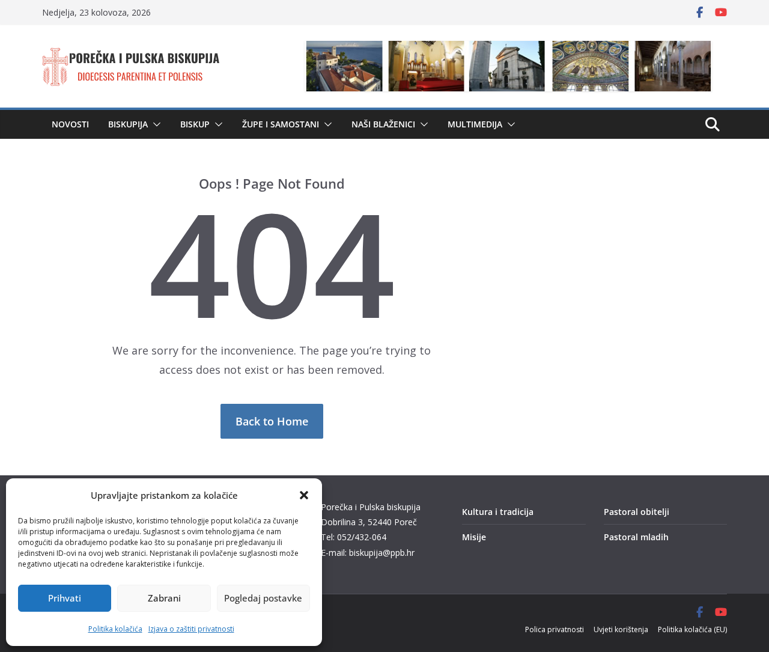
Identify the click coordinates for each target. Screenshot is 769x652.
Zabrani (164, 598)
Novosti (70, 124)
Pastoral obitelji (636, 511)
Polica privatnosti (554, 629)
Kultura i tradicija (497, 511)
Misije (474, 537)
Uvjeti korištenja (621, 629)
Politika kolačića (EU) (692, 629)
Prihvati (64, 598)
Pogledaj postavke (263, 598)
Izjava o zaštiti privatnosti (191, 629)
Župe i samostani (280, 124)
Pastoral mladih (636, 537)
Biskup (195, 124)
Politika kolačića (115, 629)
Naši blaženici (383, 124)
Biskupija (128, 124)
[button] (304, 495)
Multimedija (475, 124)
